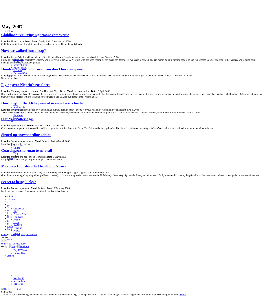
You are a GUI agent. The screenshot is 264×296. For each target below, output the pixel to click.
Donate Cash (19, 253)
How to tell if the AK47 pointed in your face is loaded (42, 103)
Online (16, 147)
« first (10, 196)
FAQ (15, 211)
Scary (24, 234)
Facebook (18, 115)
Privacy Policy (20, 214)
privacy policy (20, 243)
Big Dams (18, 284)
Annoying (16, 234)
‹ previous (12, 199)
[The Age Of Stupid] (11, 289)
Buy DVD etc (20, 250)
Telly (15, 153)
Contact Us (18, 208)
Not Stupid (18, 278)
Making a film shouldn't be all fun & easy (33, 166)
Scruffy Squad (20, 65)
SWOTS (17, 225)
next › (10, 226)
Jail (35, 234)
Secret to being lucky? (18, 182)
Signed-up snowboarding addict (26, 135)
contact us (6, 243)
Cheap (30, 234)
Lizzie (16, 222)
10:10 (16, 275)
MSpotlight (19, 281)
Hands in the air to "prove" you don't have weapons (41, 69)
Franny (16, 219)
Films (10, 31)
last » (9, 229)
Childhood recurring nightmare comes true (35, 35)
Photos (16, 230)
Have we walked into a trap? (23, 51)
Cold (4, 234)
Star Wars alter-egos (17, 119)
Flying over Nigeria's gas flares (25, 85)
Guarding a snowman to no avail (26, 150)
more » (183, 294)
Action (10, 255)
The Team (18, 217)
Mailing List (19, 107)
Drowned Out (20, 73)
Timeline (17, 228)
